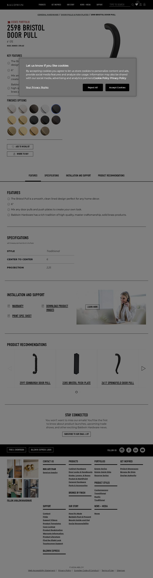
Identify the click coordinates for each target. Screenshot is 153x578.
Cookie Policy (101, 78)
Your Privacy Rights (37, 87)
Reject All (93, 87)
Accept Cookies (117, 87)
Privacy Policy (118, 78)
